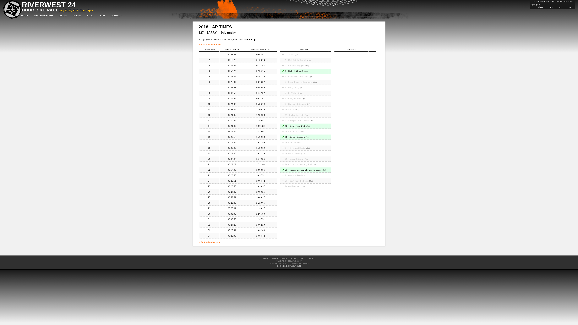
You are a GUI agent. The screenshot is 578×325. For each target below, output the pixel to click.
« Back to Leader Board (210, 44)
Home (24, 15)
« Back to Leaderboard (210, 242)
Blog (90, 15)
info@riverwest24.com (289, 266)
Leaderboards (43, 15)
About (63, 15)
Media (77, 15)
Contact (116, 15)
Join (102, 15)
